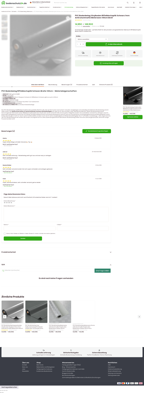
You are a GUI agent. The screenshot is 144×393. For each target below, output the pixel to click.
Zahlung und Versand (114, 373)
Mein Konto (40, 365)
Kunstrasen (111, 7)
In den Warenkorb (115, 44)
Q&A (93, 84)
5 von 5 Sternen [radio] (11, 202)
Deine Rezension (9, 206)
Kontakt (24, 365)
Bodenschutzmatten (7, 7)
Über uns (25, 367)
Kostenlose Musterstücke (44, 371)
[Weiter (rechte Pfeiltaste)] (3, 392)
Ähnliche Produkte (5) (106, 84)
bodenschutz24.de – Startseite (8, 11)
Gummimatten (31, 7)
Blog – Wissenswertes (69, 367)
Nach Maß (119, 7)
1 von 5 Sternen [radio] (4, 202)
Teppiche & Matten (44, 7)
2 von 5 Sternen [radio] (6, 202)
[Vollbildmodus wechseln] (4, 390)
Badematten (20, 7)
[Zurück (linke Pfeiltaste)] (1, 392)
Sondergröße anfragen (110, 63)
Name (6, 224)
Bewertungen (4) (67, 84)
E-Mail (59, 224)
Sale (140, 7)
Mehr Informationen (8, 145)
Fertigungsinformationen (44, 369)
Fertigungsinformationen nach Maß (73, 369)
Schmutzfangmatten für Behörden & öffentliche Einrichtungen (81, 377)
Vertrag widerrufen (114, 375)
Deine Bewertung (9, 201)
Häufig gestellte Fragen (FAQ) (71, 365)
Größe (78, 36)
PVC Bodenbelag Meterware (25, 11)
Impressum (111, 367)
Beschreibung (52, 84)
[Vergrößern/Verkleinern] (6, 390)
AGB (109, 365)
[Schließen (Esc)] (1, 390)
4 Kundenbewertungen (86, 20)
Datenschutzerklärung (115, 369)
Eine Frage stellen (102, 271)
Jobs (23, 369)
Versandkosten (86, 26)
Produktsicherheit (82, 84)
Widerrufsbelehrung (114, 371)
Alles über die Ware (37, 84)
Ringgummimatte (67, 373)
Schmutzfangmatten (81, 7)
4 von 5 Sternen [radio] (9, 202)
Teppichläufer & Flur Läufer (98, 7)
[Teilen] (3, 390)
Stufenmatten (57, 7)
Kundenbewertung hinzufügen (98, 131)
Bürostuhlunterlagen (68, 375)
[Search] (127, 2)
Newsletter (25, 371)
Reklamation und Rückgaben (46, 367)
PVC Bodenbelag (69, 7)
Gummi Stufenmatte (68, 371)
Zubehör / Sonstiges (130, 7)
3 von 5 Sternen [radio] (8, 202)
